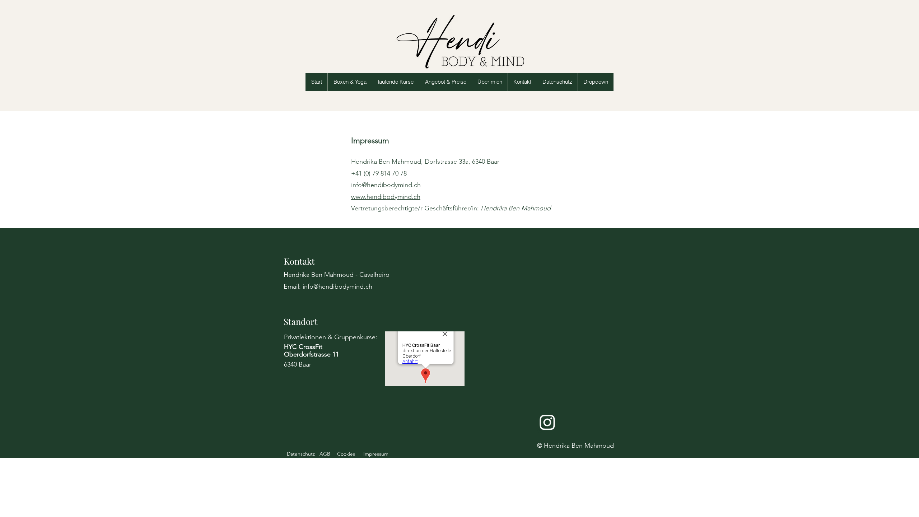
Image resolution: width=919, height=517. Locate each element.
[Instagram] (547, 422)
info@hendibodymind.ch (386, 185)
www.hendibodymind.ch (385, 197)
